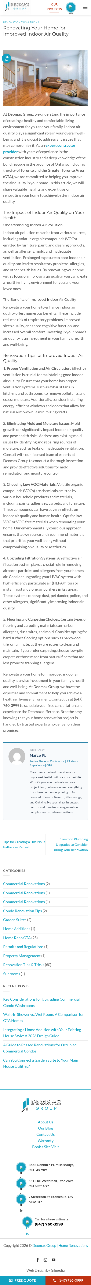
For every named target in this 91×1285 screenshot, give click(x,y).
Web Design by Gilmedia (45, 1270)
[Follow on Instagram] (45, 1260)
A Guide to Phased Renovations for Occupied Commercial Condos (40, 1048)
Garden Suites (14, 919)
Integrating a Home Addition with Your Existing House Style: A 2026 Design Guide (42, 1032)
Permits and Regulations (23, 946)
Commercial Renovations (24, 883)
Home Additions (16, 928)
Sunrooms (11, 973)
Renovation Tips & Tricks (21, 22)
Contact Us (45, 1134)
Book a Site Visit (45, 1146)
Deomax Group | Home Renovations (60, 1245)
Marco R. (38, 755)
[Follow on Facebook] (37, 1260)
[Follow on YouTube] (53, 1260)
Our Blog (45, 1128)
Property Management (22, 955)
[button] (85, 7)
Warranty (46, 1140)
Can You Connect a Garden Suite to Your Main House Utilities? (40, 1063)
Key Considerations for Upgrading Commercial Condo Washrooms (41, 1002)
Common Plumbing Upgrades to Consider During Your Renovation (70, 844)
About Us (45, 1122)
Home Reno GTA (17, 937)
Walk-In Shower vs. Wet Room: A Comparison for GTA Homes (43, 1017)
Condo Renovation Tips (22, 910)
